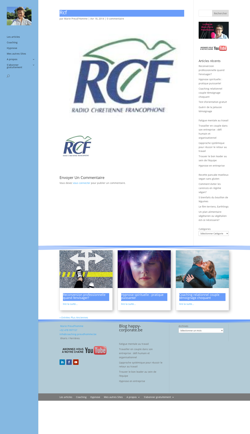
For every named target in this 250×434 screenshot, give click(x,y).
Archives (183, 326)
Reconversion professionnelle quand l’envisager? (211, 70)
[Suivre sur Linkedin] (62, 362)
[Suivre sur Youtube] (76, 362)
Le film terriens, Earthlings (214, 206)
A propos (12, 59)
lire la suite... (70, 304)
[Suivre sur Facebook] (69, 362)
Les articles (13, 37)
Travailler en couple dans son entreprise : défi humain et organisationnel (136, 353)
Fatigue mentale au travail (213, 120)
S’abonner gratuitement (14, 66)
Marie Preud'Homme (76, 18)
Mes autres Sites (16, 54)
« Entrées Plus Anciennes (74, 317)
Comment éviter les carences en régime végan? (210, 188)
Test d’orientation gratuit (213, 101)
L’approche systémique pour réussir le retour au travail (213, 147)
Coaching (12, 42)
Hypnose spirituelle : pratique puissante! (142, 296)
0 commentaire (115, 18)
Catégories (205, 229)
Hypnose (12, 48)
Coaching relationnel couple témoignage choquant (210, 92)
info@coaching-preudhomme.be (78, 334)
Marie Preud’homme (71, 326)
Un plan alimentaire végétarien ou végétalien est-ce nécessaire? (213, 216)
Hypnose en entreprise (212, 165)
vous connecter (81, 183)
